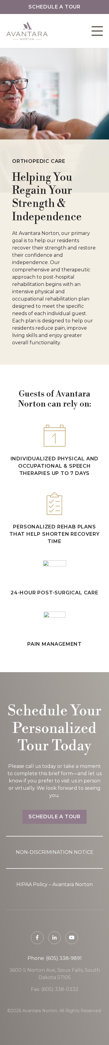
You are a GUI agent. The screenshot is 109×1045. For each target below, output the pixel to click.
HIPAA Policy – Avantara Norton (54, 884)
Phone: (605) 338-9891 (55, 958)
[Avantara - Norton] (27, 31)
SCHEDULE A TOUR (54, 817)
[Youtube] (71, 937)
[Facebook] (37, 937)
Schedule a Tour (54, 7)
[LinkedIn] (54, 937)
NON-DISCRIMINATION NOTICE (55, 852)
